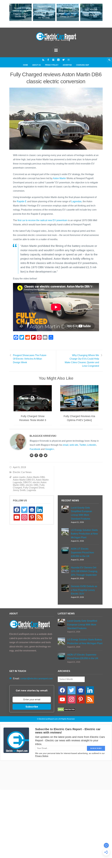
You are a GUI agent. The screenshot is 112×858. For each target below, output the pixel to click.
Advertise (67, 65)
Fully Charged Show (33, 487)
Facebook (35, 449)
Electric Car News (22, 472)
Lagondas (76, 201)
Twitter (82, 445)
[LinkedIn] (58, 59)
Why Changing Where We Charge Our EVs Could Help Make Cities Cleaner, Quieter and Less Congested (82, 360)
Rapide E (22, 201)
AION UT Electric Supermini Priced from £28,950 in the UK (82, 552)
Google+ (49, 449)
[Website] (31, 455)
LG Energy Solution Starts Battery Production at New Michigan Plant (84, 534)
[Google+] (41, 455)
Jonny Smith (19, 490)
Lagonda (31, 490)
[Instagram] (53, 59)
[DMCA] (66, 710)
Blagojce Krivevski (43, 436)
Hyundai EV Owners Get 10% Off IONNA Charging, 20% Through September (84, 571)
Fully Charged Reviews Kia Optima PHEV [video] (79, 418)
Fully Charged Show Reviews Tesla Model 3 (32, 418)
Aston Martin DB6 (36, 477)
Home (25, 65)
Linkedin (91, 445)
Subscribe (32, 706)
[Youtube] (68, 59)
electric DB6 (32, 485)
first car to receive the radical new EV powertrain (42, 220)
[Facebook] (48, 59)
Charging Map (82, 65)
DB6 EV (27, 482)
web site (74, 445)
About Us (36, 65)
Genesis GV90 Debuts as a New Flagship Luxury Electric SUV (84, 590)
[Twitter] (63, 59)
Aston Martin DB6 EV (24, 480)
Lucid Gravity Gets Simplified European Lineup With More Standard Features (81, 513)
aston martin (19, 477)
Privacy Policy (51, 65)
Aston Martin (59, 178)
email (65, 445)
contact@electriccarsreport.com (36, 678)
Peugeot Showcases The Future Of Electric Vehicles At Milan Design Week (29, 359)
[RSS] (43, 59)
